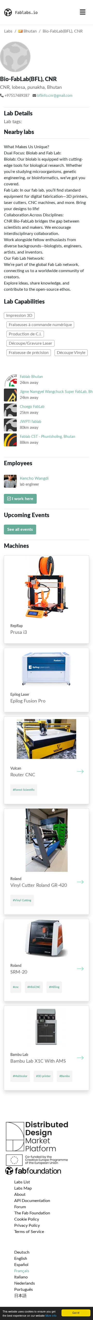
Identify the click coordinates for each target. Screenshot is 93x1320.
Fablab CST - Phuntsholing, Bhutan (47, 437)
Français (21, 1271)
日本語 (20, 1296)
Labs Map (23, 1188)
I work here (22, 499)
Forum (20, 1207)
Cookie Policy (26, 1219)
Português (23, 1289)
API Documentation (32, 1201)
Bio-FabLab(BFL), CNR (63, 31)
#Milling (54, 987)
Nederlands (24, 1283)
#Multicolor (20, 1076)
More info (51, 1315)
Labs (8, 31)
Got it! (76, 1313)
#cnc (16, 987)
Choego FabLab (32, 407)
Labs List (22, 1182)
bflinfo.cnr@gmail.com (55, 96)
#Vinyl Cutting (22, 900)
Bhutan (29, 31)
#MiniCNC (33, 987)
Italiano (21, 1277)
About (20, 1194)
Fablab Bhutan (31, 377)
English (20, 1258)
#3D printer (43, 1076)
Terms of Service (29, 1232)
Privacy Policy (27, 1225)
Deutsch (21, 1252)
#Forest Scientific (24, 789)
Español (21, 1265)
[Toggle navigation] (82, 12)
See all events (20, 529)
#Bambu (64, 1076)
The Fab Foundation (32, 1213)
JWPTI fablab (30, 422)
